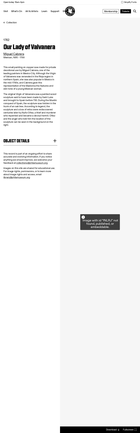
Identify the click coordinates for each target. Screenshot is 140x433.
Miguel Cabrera (13, 54)
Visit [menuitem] (5, 11)
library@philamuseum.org (16, 177)
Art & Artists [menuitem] (31, 11)
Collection (11, 22)
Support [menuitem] (55, 11)
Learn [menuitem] (44, 11)
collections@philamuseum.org (31, 163)
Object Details (16, 141)
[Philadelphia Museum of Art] (70, 11)
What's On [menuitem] (16, 11)
